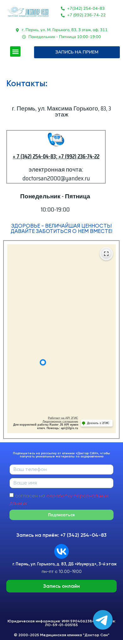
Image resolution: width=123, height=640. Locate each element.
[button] (15, 51)
